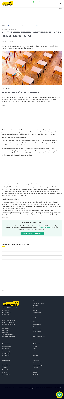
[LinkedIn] (36, 25)
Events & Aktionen (37, 308)
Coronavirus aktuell (6, 346)
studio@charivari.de (10, 320)
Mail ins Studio (5, 328)
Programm (35, 305)
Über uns (35, 310)
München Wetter (37, 331)
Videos (34, 351)
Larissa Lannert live (45, 227)
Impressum (5, 330)
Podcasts (35, 346)
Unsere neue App (37, 315)
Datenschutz (5, 332)
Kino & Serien (36, 358)
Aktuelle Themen (37, 324)
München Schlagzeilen (38, 326)
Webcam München (37, 333)
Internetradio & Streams (38, 303)
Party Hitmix (5, 369)
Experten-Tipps (36, 360)
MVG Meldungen (6, 355)
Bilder (34, 348)
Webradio (34, 388)
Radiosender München (47, 387)
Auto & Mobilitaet (6, 360)
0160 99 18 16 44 (11, 324)
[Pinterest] (50, 25)
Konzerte (4, 372)
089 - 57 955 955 (10, 322)
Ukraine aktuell (5, 348)
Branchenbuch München (39, 336)
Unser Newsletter (37, 312)
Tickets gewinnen (6, 374)
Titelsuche (4, 367)
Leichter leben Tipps (38, 362)
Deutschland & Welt (6, 358)
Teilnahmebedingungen (7, 334)
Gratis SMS (35, 367)
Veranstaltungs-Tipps (38, 365)
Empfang (35, 317)
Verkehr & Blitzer (6, 353)
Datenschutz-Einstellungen (8, 336)
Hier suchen (36, 374)
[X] (22, 25)
